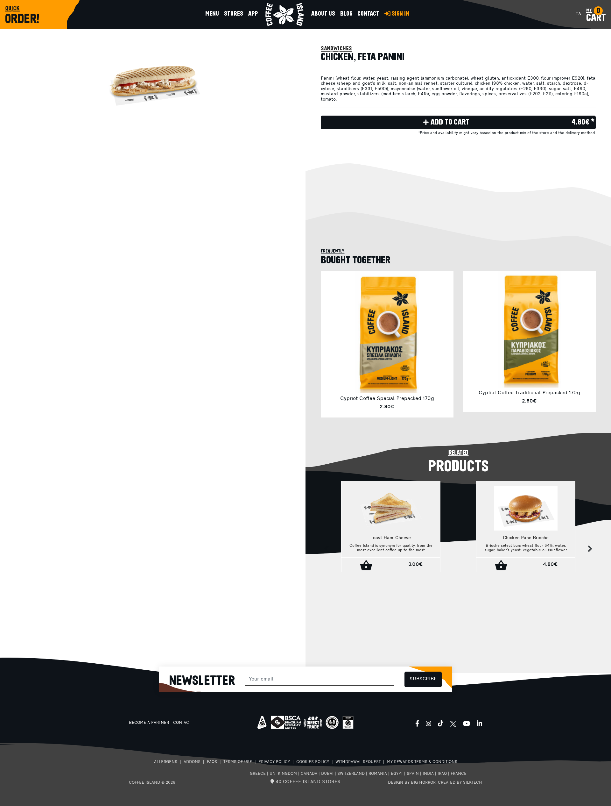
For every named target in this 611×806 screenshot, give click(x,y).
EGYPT (397, 774)
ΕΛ (578, 14)
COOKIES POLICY (312, 762)
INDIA (428, 774)
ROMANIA (378, 774)
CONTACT (182, 723)
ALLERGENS (165, 762)
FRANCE (459, 774)
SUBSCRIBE (423, 679)
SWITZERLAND (351, 774)
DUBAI (327, 774)
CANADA (309, 774)
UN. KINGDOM (283, 774)
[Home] (284, 14)
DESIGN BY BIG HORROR (412, 783)
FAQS (212, 762)
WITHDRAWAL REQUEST (358, 762)
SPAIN (413, 774)
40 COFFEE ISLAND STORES (307, 782)
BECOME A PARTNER (149, 723)
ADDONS (192, 762)
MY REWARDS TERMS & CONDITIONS (422, 762)
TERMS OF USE (237, 762)
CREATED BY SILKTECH (460, 783)
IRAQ (442, 774)
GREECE (258, 774)
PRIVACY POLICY (274, 762)
